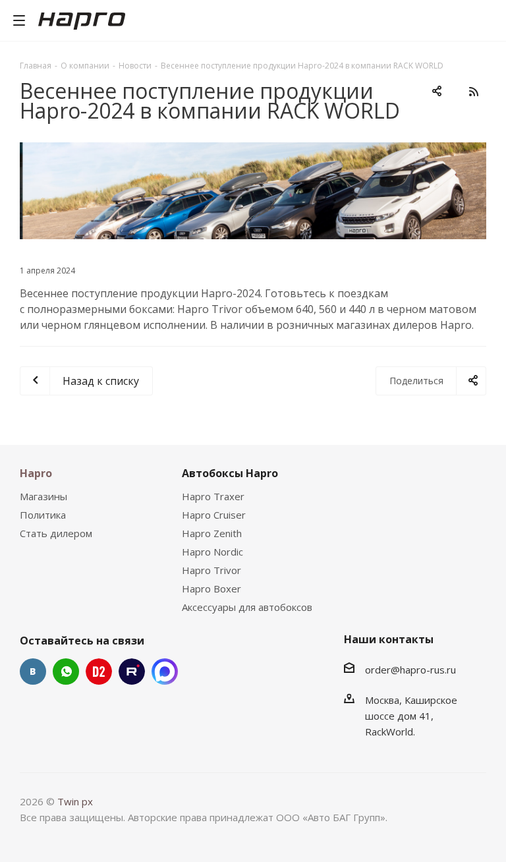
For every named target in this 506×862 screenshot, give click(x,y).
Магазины (43, 496)
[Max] (165, 671)
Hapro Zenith (212, 533)
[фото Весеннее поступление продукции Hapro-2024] (253, 190)
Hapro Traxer (213, 496)
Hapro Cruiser (214, 514)
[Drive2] (99, 671)
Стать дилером (56, 533)
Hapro (36, 473)
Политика (43, 514)
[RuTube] (132, 671)
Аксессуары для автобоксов (247, 607)
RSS (473, 91)
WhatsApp (66, 671)
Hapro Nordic (212, 551)
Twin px (75, 801)
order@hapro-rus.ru (410, 669)
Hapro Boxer (211, 588)
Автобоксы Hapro (230, 473)
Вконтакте (33, 671)
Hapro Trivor (211, 570)
